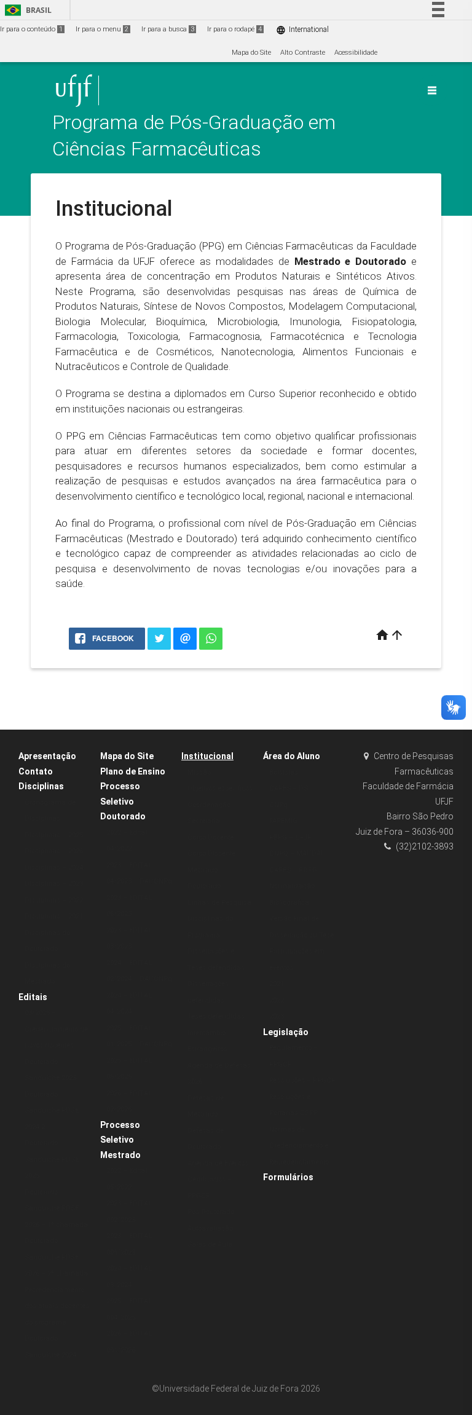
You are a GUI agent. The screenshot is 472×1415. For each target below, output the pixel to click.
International (302, 29)
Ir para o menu (102, 29)
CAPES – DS (288, 788)
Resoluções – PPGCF (302, 1080)
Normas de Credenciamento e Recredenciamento (299, 1145)
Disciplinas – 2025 (54, 835)
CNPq (278, 805)
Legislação (286, 1032)
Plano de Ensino (132, 771)
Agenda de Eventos (217, 1163)
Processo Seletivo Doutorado (123, 801)
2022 (276, 1000)
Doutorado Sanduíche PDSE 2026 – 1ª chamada (56, 1208)
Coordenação (208, 805)
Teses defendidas (216, 1016)
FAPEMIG (283, 821)
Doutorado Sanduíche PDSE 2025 (52, 1159)
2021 (276, 984)
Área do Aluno (291, 756)
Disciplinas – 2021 (54, 916)
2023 (276, 1016)
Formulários (288, 1177)
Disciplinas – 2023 (54, 884)
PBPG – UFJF (290, 838)
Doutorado (204, 886)
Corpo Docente (210, 838)
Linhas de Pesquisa (219, 903)
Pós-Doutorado (210, 1212)
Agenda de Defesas (219, 1066)
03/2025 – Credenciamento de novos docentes (56, 1029)
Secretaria (203, 821)
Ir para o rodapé (234, 29)
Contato (35, 771)
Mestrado (202, 870)
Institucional (207, 756)
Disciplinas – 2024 (54, 868)
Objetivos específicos (220, 788)
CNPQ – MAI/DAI (296, 853)
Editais (32, 997)
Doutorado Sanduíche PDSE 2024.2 (52, 1110)
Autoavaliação (210, 1228)
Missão (199, 772)
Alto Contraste (302, 53)
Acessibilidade (355, 53)
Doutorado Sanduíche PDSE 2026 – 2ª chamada (56, 1257)
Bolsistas (283, 772)
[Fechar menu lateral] (432, 90)
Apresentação (47, 756)
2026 (194, 1082)
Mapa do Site (251, 53)
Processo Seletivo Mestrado (120, 1140)
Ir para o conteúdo (31, 29)
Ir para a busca (167, 29)
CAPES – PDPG (293, 870)
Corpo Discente (211, 853)
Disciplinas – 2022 (54, 900)
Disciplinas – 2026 (54, 851)
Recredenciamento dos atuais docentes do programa (57, 1306)
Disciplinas (41, 786)
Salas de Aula (209, 1244)
